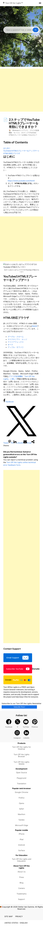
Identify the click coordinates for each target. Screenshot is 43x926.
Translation (21, 783)
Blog (21, 883)
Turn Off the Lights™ (14, 3)
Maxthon (21, 814)
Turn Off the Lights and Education (21, 860)
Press (21, 877)
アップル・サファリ (16, 347)
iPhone (21, 834)
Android (21, 845)
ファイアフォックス (16, 342)
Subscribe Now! (19, 707)
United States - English (16, 923)
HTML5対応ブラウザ (11, 153)
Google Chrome (21, 792)
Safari (21, 809)
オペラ (10, 344)
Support (21, 899)
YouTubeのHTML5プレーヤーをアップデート (21, 151)
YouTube (26, 727)
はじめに (6, 148)
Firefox (21, 798)
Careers (21, 888)
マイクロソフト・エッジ (17, 339)
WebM (34, 326)
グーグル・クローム (16, 337)
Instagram (17, 738)
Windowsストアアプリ (20, 130)
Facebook (8, 727)
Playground (21, 778)
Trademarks (21, 894)
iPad (21, 839)
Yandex (21, 820)
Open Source (21, 772)
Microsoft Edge (21, 825)
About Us (21, 872)
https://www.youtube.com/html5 (21, 181)
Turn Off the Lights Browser (21, 755)
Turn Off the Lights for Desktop (21, 748)
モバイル (17, 133)
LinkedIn (26, 738)
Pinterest (35, 727)
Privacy (19, 916)
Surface (21, 850)
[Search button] (35, 30)
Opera (21, 803)
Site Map (8, 916)
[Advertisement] (21, 90)
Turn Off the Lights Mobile (21, 763)
